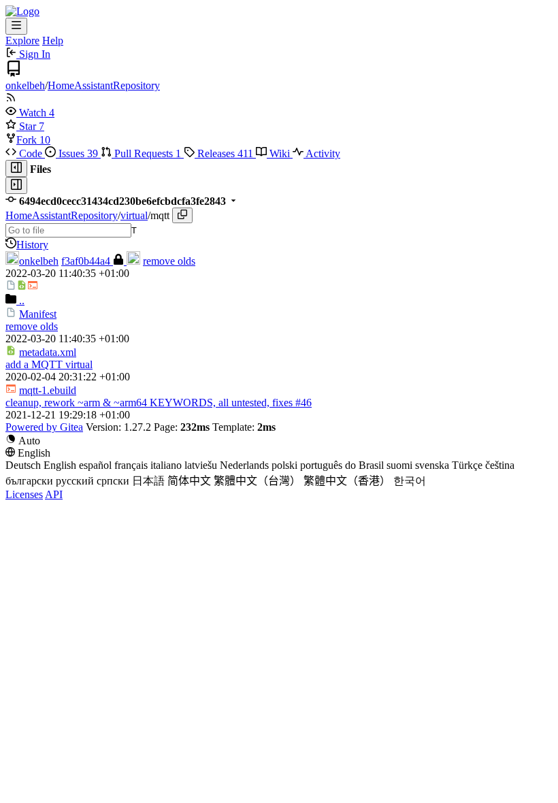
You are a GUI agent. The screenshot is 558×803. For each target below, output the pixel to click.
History (32, 244)
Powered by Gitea (44, 427)
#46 (303, 402)
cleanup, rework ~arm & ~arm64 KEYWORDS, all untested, (138, 402)
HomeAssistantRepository (104, 85)
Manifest (37, 314)
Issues (77, 153)
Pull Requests (146, 153)
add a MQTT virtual (49, 364)
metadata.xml (47, 352)
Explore (22, 40)
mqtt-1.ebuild (47, 390)
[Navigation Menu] (16, 26)
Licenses (24, 494)
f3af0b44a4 (87, 261)
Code (30, 153)
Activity (321, 153)
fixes (282, 402)
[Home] (22, 11)
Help (52, 40)
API (54, 494)
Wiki (280, 153)
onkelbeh (25, 85)
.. (20, 300)
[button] (27, 112)
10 (44, 140)
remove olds (169, 261)
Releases (224, 153)
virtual (134, 215)
